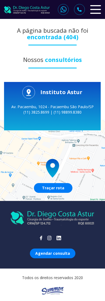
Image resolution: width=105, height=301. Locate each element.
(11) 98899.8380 (68, 112)
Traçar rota (53, 187)
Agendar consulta (52, 253)
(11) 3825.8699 (36, 112)
